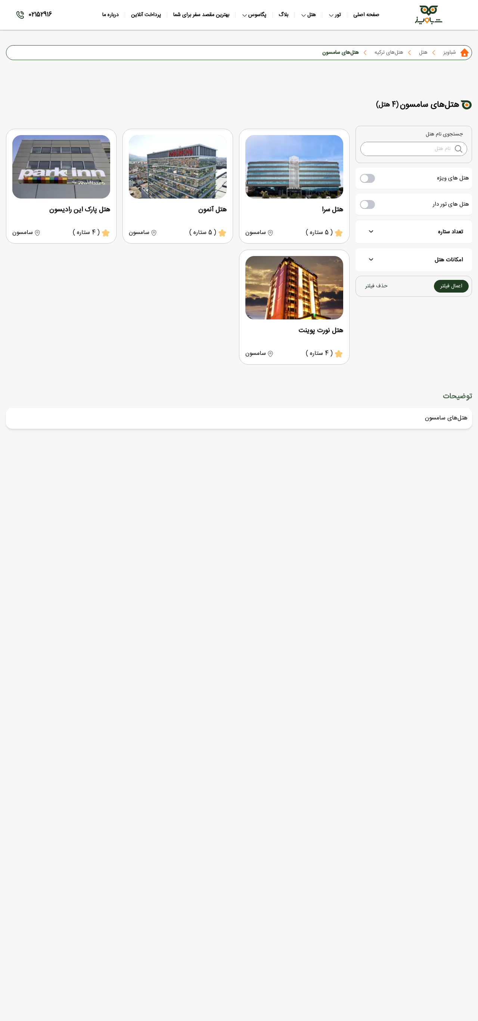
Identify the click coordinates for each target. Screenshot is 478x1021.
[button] (451, 286)
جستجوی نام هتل (444, 134)
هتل (423, 52)
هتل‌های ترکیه (389, 52)
